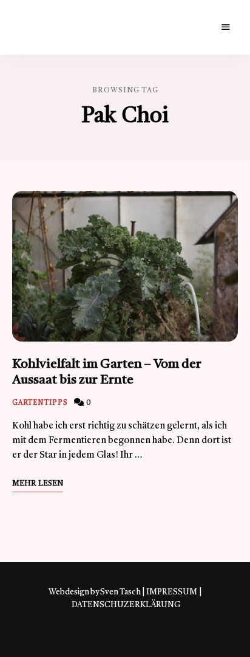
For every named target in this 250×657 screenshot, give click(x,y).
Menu (226, 27)
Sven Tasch (120, 592)
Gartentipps (40, 403)
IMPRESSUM (171, 592)
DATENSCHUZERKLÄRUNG (126, 605)
